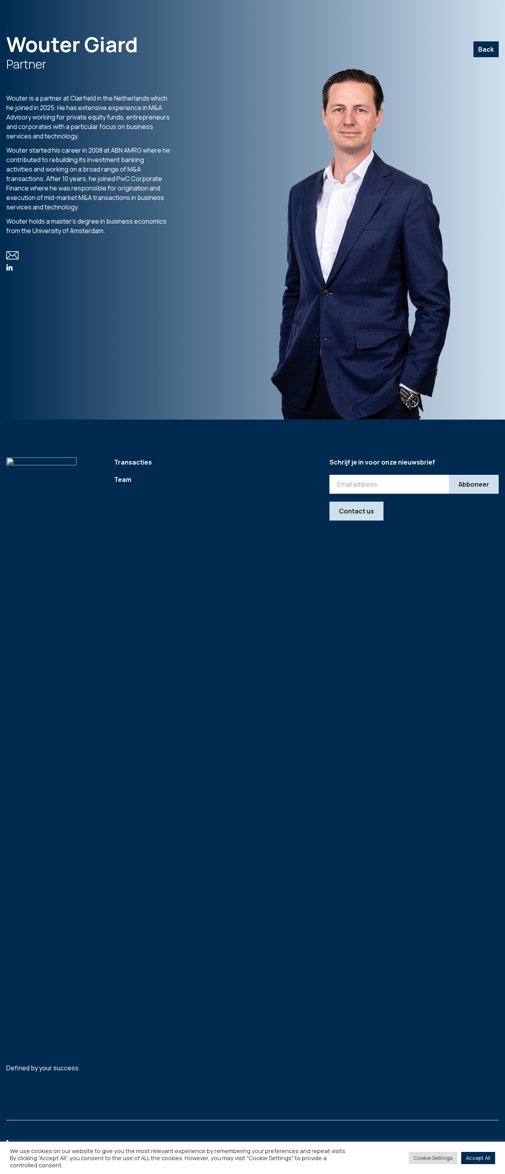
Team (122, 479)
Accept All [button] (478, 1157)
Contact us (356, 511)
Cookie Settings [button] (433, 1157)
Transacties (133, 462)
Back (486, 49)
